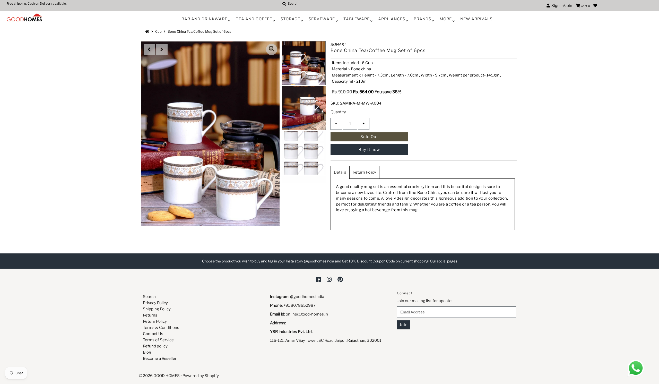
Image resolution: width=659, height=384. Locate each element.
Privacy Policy (155, 303)
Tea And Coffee (254, 19)
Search (149, 296)
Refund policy (155, 346)
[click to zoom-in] (271, 49)
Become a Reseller (160, 358)
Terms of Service (158, 340)
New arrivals (476, 19)
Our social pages (443, 261)
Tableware (356, 19)
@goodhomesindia (307, 296)
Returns (150, 315)
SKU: (335, 103)
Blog (147, 352)
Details (340, 172)
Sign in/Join (561, 5)
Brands (422, 19)
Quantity (338, 112)
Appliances (391, 19)
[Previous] (149, 49)
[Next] (162, 49)
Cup (158, 31)
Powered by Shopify (201, 375)
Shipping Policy (157, 309)
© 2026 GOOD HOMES (159, 375)
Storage (290, 19)
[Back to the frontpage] (148, 31)
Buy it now (369, 149)
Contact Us (153, 333)
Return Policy (364, 172)
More (446, 19)
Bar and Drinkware (204, 19)
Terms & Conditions (161, 327)
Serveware (322, 19)
